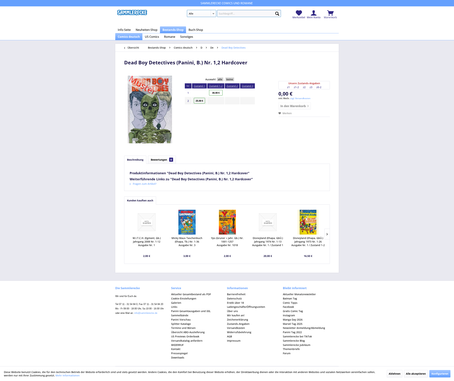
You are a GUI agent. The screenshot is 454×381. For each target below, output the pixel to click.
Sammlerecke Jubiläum (296, 345)
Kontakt (175, 349)
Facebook (288, 306)
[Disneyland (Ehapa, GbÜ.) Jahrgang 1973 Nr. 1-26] (308, 222)
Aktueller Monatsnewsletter (299, 294)
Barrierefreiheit (236, 294)
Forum (286, 353)
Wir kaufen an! (236, 315)
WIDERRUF (177, 345)
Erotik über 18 (235, 302)
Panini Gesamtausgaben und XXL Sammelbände (191, 313)
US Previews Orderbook (185, 336)
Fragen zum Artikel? (144, 183)
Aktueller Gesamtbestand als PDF (191, 294)
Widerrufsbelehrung (239, 332)
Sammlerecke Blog (294, 340)
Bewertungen (161, 159)
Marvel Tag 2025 (292, 324)
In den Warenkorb (293, 106)
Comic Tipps (290, 302)
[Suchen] (277, 13)
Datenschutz (234, 298)
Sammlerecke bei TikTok (297, 336)
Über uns (232, 311)
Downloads (177, 357)
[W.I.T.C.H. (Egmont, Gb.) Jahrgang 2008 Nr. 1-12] (146, 222)
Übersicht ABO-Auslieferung (188, 332)
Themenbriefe (291, 349)
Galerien (176, 302)
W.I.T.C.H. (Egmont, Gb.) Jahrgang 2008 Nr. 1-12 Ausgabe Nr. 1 (147, 241)
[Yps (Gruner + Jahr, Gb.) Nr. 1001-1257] (227, 222)
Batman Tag (290, 298)
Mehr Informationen (68, 375)
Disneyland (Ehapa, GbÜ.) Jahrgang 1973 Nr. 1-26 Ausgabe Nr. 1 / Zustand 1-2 (308, 241)
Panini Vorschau (181, 319)
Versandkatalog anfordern (187, 340)
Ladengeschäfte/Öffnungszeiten (246, 306)
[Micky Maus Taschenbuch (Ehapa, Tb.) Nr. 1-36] (187, 222)
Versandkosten (236, 328)
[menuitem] (234, 14)
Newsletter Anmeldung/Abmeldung (304, 328)
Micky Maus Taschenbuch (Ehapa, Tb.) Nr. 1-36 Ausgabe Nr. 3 (186, 241)
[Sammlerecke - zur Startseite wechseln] (132, 14)
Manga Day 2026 (293, 319)
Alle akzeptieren (416, 373)
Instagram (289, 315)
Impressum (233, 340)
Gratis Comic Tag (293, 311)
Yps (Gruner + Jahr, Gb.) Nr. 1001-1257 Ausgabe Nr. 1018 (227, 241)
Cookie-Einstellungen (183, 298)
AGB (229, 336)
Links (174, 306)
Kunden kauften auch (140, 200)
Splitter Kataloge (181, 324)
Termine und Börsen (183, 328)
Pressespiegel (179, 353)
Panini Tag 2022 (292, 332)
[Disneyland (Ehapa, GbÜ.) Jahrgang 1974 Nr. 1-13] (268, 222)
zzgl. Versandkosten (300, 98)
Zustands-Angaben (238, 324)
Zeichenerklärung (237, 319)
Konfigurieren (439, 373)
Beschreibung (135, 159)
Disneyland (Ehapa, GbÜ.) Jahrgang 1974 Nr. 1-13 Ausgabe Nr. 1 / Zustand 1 (267, 241)
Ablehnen (394, 373)
